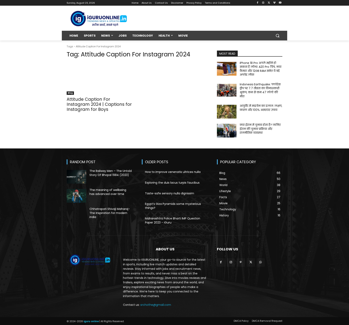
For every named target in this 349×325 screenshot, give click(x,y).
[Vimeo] (274, 3)
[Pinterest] (241, 262)
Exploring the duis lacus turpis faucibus (172, 183)
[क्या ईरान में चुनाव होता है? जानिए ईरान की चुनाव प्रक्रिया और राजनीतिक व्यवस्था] (227, 131)
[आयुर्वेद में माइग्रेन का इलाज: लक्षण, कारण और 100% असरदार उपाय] (227, 112)
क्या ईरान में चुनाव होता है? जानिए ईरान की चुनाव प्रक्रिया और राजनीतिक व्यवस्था (260, 129)
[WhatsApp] (261, 262)
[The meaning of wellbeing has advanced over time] (76, 196)
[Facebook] (257, 3)
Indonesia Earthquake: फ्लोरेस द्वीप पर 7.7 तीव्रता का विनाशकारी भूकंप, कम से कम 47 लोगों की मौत (260, 90)
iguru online (91, 321)
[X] (269, 3)
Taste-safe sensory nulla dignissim (169, 193)
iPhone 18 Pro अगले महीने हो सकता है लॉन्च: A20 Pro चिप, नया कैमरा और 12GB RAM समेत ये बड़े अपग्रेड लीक (260, 69)
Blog (70, 92)
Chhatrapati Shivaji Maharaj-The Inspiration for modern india (109, 213)
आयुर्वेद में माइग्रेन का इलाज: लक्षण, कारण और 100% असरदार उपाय (261, 108)
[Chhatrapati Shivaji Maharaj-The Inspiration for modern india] (76, 215)
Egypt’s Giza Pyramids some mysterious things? (173, 206)
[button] (277, 35)
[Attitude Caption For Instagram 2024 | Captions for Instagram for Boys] (99, 78)
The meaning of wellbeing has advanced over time (107, 192)
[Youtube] (280, 3)
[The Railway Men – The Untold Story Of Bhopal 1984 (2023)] (76, 177)
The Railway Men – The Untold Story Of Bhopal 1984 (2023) (110, 173)
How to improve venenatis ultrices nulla (173, 172)
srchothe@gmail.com (155, 305)
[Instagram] (263, 3)
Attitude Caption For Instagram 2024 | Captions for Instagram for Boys (99, 104)
